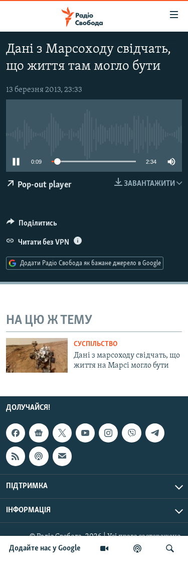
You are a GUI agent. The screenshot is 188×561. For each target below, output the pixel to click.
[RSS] (15, 456)
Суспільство (95, 344)
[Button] (32, 225)
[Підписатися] (62, 456)
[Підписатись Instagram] (108, 432)
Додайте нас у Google (45, 548)
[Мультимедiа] (104, 548)
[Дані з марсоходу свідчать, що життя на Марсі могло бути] (37, 355)
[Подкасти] (137, 548)
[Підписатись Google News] (38, 432)
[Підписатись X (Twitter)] (62, 432)
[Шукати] (170, 548)
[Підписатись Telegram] (154, 432)
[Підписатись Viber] (131, 432)
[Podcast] (38, 456)
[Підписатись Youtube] (85, 432)
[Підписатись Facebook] (15, 432)
